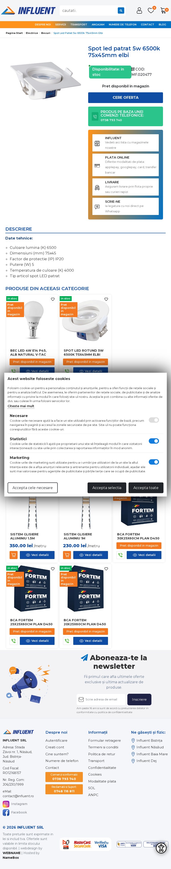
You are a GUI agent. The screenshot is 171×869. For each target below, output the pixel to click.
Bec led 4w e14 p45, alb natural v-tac (28, 353)
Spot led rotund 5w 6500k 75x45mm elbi (84, 353)
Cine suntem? (57, 754)
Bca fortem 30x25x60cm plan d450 (138, 536)
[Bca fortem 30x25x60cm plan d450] (139, 504)
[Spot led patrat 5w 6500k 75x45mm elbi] (45, 78)
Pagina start (14, 33)
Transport (78, 24)
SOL (91, 788)
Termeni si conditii (103, 747)
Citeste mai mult (21, 406)
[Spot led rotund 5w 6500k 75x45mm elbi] (85, 320)
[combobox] (93, 10)
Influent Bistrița (149, 740)
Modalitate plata (102, 781)
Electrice (32, 33)
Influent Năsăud (150, 747)
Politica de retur (101, 754)
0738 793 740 (64, 777)
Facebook (19, 812)
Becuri (45, 33)
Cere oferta (125, 97)
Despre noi (43, 24)
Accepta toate (146, 487)
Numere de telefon (122, 24)
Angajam (98, 24)
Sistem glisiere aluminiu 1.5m (24, 536)
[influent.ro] (28, 10)
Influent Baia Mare (152, 754)
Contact (147, 24)
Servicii (60, 24)
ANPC (93, 795)
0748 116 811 (64, 789)
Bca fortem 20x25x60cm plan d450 (85, 622)
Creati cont (54, 747)
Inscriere (139, 699)
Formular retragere (104, 740)
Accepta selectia (106, 487)
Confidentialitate (102, 768)
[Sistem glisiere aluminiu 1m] (85, 504)
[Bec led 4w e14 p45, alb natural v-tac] (32, 320)
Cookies (95, 774)
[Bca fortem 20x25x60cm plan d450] (85, 590)
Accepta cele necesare (32, 487)
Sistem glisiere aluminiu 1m (78, 536)
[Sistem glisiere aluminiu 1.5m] (32, 504)
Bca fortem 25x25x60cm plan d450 (31, 622)
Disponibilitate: (106, 69)
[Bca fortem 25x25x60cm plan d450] (32, 590)
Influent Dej (146, 761)
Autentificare (56, 740)
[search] (121, 10)
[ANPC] (129, 844)
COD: (140, 69)
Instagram (19, 804)
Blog (162, 24)
